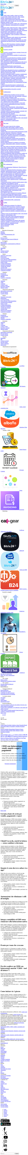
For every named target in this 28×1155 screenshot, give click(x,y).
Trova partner (4, 1104)
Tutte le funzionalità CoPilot (7, 224)
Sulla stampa (4, 1051)
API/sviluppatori (4, 1100)
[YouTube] (6, 1138)
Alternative (3, 1070)
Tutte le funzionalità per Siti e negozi (9, 161)
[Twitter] (5, 1134)
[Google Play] (6, 1125)
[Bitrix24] (7, 2)
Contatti (2, 1049)
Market (2, 1096)
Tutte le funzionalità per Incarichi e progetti (11, 89)
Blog (2, 1064)
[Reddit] (5, 1151)
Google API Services (6, 1101)
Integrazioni (3, 345)
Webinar (3, 1056)
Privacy (5, 1112)
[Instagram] (5, 1142)
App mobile (3, 1097)
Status (2, 1062)
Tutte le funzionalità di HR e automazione (10, 199)
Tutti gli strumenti (5, 225)
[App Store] (5, 1122)
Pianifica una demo (5, 1060)
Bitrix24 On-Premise (19, 1022)
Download (3, 1077)
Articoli (2, 1066)
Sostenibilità (3, 1052)
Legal (5, 1109)
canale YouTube (17, 1014)
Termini (5, 1110)
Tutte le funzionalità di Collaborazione (10, 120)
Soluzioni (3, 1067)
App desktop (4, 1098)
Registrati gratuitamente (10, 763)
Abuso (5, 1116)
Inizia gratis (3, 4)
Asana (2, 1081)
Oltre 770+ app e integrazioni (7, 675)
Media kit (3, 1048)
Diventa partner (4, 1105)
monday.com (4, 1083)
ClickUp (3, 1082)
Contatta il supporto (5, 1059)
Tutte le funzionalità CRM (7, 46)
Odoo (2, 1093)
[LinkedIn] (5, 1146)
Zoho (2, 1085)
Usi (1, 1071)
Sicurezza (6, 1114)
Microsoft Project (5, 1089)
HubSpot (3, 1087)
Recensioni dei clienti (6, 1068)
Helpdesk (3, 1055)
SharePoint (3, 1091)
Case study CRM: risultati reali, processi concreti (12, 1039)
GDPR (5, 1113)
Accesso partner (4, 1106)
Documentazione (5, 1078)
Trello (2, 1086)
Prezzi (2, 227)
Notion (2, 1090)
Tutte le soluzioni (5, 343)
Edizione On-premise (6, 1075)
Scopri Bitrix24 (4, 1043)
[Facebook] (5, 1130)
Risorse (2, 1073)
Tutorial (2, 1058)
